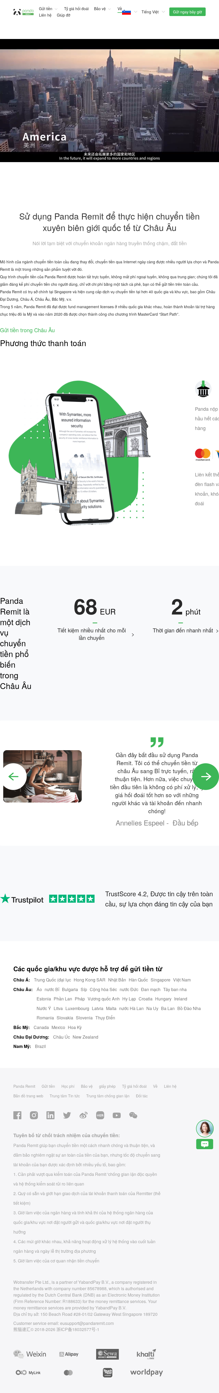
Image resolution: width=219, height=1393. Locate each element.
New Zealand (85, 1037)
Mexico (58, 1027)
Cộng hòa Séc (103, 989)
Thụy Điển (105, 1018)
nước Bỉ (52, 989)
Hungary (163, 999)
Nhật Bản (117, 980)
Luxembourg (77, 1008)
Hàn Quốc (138, 980)
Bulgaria (70, 989)
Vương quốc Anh (104, 999)
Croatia (145, 999)
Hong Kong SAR (89, 980)
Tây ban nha (175, 989)
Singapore (160, 980)
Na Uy (152, 1008)
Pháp (80, 999)
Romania (45, 1018)
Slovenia (84, 1018)
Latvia (97, 1008)
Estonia (44, 999)
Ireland (180, 999)
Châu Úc (61, 1037)
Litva (58, 1008)
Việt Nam (182, 980)
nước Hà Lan (131, 1008)
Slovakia (65, 1018)
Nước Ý (44, 1008)
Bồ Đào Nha (189, 1008)
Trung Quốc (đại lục (52, 980)
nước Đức (129, 989)
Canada (41, 1027)
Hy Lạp (129, 999)
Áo (39, 989)
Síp (84, 989)
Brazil (40, 1046)
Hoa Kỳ (75, 1027)
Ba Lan (168, 1008)
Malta (111, 1008)
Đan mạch (151, 989)
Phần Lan (63, 999)
